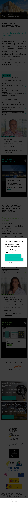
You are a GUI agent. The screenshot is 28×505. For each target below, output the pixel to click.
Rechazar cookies (13, 256)
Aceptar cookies (14, 259)
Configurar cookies (14, 263)
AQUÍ (14, 252)
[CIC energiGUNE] (14, 501)
